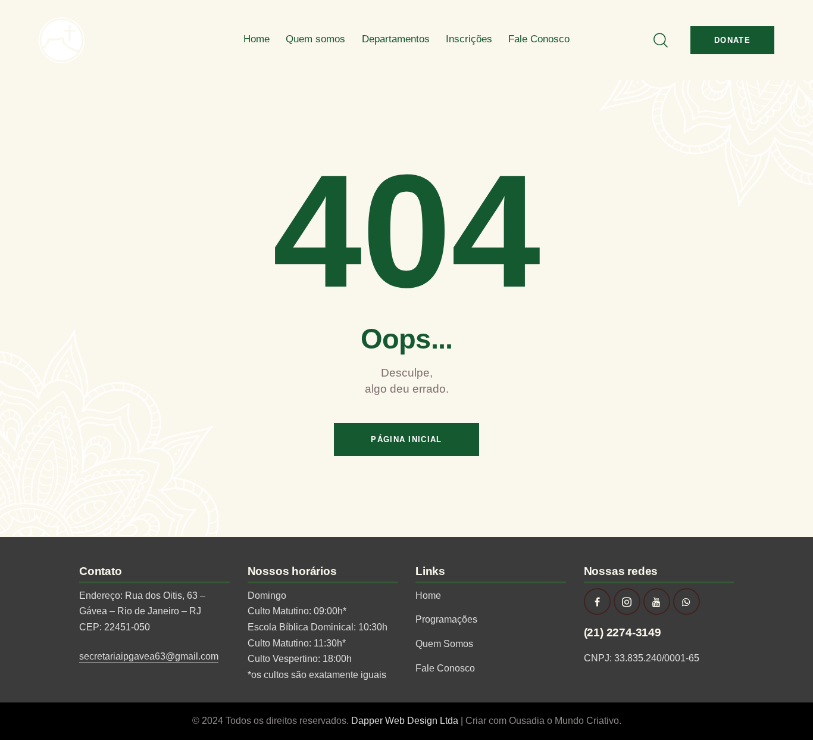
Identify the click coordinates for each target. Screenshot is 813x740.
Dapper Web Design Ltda (406, 721)
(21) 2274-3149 (622, 632)
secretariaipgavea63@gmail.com (148, 656)
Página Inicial (406, 439)
